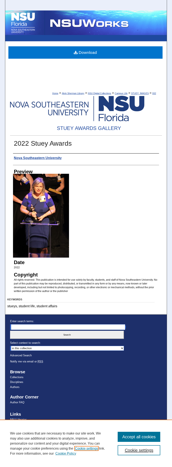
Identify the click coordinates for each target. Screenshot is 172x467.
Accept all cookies (139, 437)
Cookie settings (86, 448)
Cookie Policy (65, 453)
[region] (86, 443)
